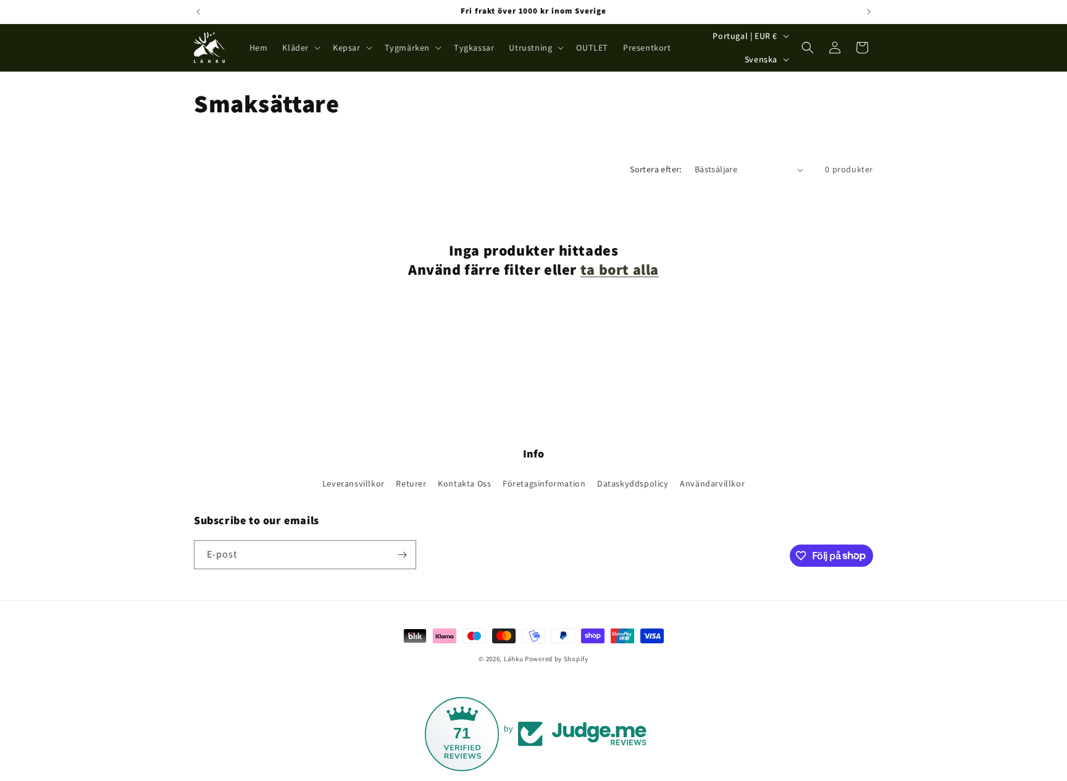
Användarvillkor (712, 483)
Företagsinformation (544, 483)
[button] (300, 48)
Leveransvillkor (353, 483)
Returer (411, 483)
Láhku (514, 658)
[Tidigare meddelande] (198, 11)
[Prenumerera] (402, 554)
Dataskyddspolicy (633, 483)
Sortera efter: (656, 169)
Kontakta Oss (464, 483)
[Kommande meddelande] (868, 11)
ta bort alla (619, 269)
